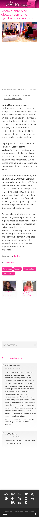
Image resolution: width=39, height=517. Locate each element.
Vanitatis (10, 262)
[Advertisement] (19, 64)
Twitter (17, 256)
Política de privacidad (19, 511)
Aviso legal (32, 511)
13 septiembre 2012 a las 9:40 (12, 436)
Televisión (17, 269)
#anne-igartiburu (29, 269)
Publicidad (26, 511)
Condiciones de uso (8, 511)
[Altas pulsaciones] (6, 494)
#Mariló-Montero (8, 273)
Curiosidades (7, 269)
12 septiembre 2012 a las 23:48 (13, 368)
